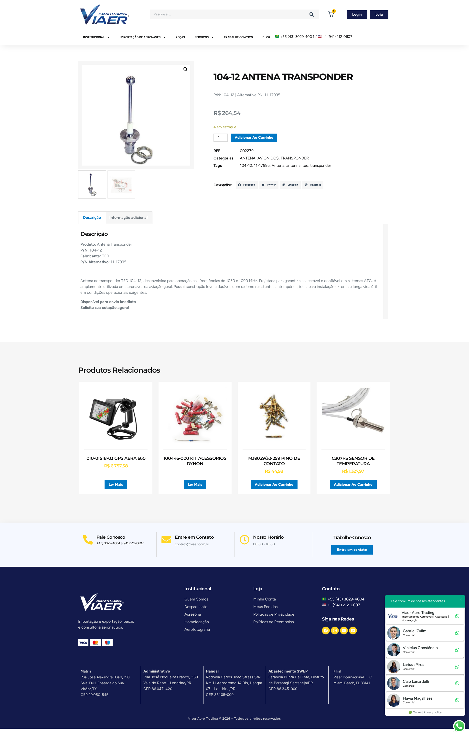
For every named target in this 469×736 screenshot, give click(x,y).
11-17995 (262, 165)
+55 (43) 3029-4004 (297, 36)
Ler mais (116, 484)
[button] (185, 69)
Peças (180, 37)
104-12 (246, 165)
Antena (278, 165)
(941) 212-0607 (133, 543)
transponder (320, 165)
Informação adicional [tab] (128, 217)
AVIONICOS (268, 158)
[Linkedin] (353, 630)
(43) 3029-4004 (108, 543)
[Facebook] (326, 630)
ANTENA (248, 158)
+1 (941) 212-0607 (337, 36)
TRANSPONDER (295, 158)
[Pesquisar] (311, 14)
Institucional (94, 37)
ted (305, 165)
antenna (293, 165)
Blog (266, 37)
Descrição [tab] (92, 217)
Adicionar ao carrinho (254, 137)
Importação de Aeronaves (140, 37)
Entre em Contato (194, 537)
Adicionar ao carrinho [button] (274, 484)
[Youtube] (344, 630)
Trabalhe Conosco (238, 37)
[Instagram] (335, 630)
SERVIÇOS (202, 37)
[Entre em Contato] (166, 540)
